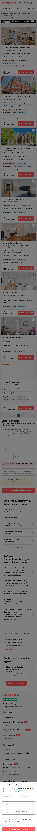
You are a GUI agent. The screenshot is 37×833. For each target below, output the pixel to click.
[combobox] (8, 812)
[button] (11, 812)
